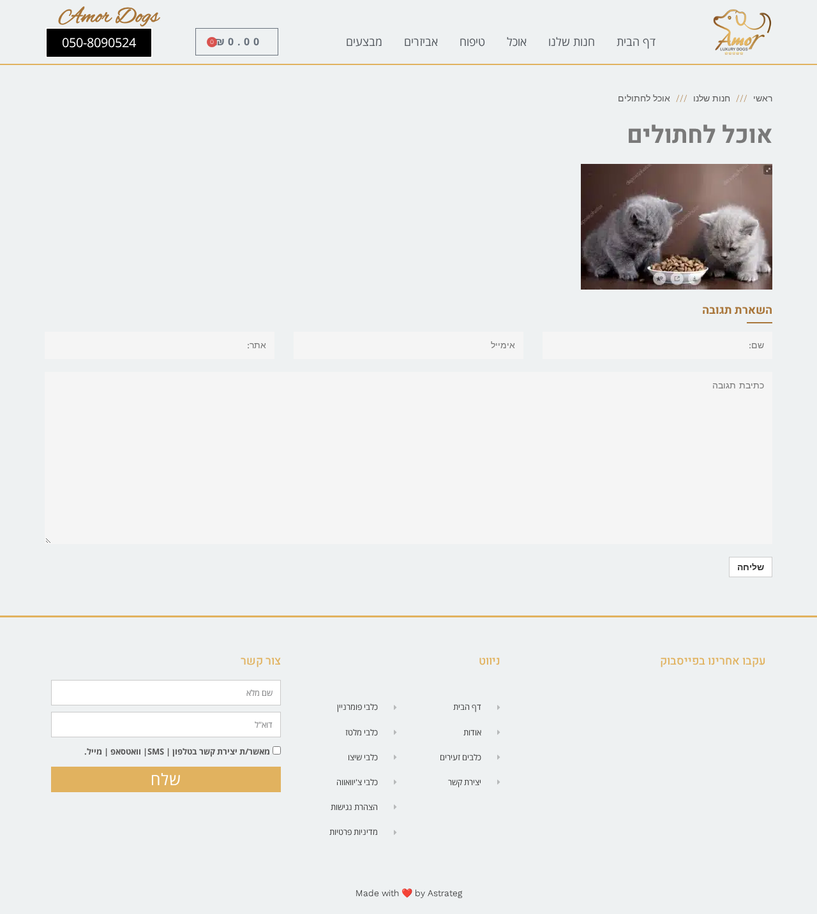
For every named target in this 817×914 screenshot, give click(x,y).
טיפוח (472, 41)
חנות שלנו (571, 41)
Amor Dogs (109, 17)
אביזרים (421, 41)
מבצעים (364, 41)
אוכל (517, 41)
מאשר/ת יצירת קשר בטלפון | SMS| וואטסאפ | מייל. (177, 751)
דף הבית (636, 41)
